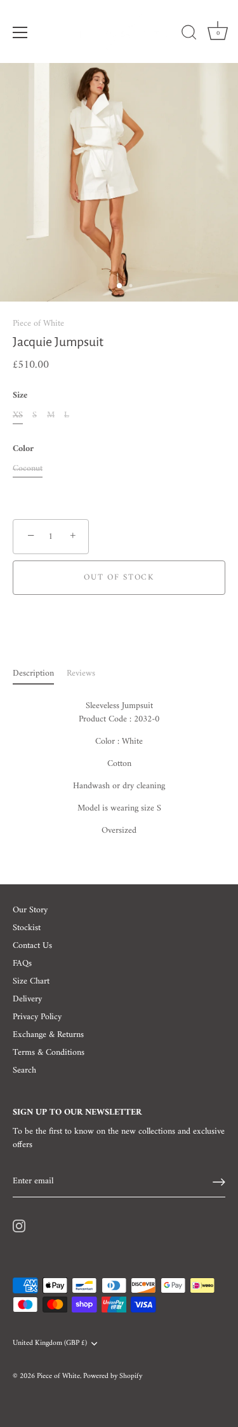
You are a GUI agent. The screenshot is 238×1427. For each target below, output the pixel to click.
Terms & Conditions (48, 1053)
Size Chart (31, 981)
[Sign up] (219, 1182)
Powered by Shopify (112, 1376)
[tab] (40, 673)
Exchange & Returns (48, 1035)
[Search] (189, 34)
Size (20, 396)
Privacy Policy (37, 1017)
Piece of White (38, 323)
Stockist (27, 928)
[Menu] (20, 32)
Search (24, 1070)
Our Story (30, 910)
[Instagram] (19, 1226)
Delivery (27, 999)
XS (18, 415)
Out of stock (119, 577)
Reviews (81, 673)
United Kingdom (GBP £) (50, 1344)
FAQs (22, 963)
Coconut (28, 469)
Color (23, 449)
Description (33, 673)
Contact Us (32, 946)
